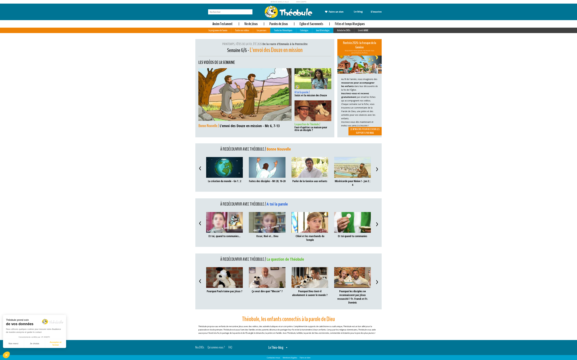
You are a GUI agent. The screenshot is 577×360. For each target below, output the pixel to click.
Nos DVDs (199, 347)
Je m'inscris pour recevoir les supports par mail (365, 131)
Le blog (358, 11)
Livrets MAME (363, 30)
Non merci (13, 343)
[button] (6, 354)
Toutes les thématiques (283, 30)
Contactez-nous (273, 357)
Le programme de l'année (218, 30)
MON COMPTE (301, 2)
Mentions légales (290, 357)
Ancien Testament (222, 23)
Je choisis (34, 343)
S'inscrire (376, 11)
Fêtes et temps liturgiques (350, 23)
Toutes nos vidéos (242, 30)
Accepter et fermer (55, 343)
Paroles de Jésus (278, 23)
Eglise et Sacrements (311, 23)
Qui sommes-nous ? (216, 347)
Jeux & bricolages (323, 30)
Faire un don (335, 11)
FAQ (230, 347)
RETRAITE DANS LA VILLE (280, 2)
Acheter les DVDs (343, 30)
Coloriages (304, 30)
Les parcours (261, 30)
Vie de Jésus (251, 23)
